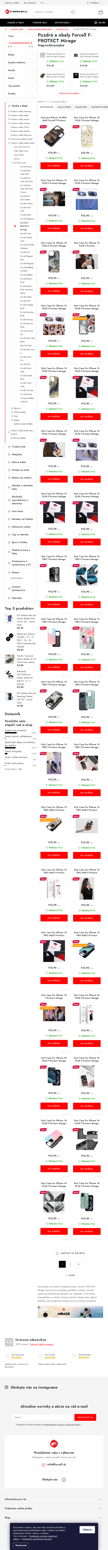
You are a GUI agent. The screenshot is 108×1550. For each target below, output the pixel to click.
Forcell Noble (26, 297)
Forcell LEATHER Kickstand (27, 247)
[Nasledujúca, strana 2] (70, 1264)
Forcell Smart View (25, 370)
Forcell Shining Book (26, 325)
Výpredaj (16, 598)
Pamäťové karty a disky (21, 552)
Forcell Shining (26, 319)
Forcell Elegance (27, 218)
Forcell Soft (25, 364)
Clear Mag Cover (21, 151)
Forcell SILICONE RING (27, 340)
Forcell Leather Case (26, 239)
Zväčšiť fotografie (13, 751)
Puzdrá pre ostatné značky (22, 139)
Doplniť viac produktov (15, 730)
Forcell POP (25, 301)
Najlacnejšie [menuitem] (64, 107)
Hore (72, 1275)
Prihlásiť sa (85, 1417)
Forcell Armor (26, 166)
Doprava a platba (12, 2)
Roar (16, 416)
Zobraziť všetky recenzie (41, 1344)
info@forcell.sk (56, 1464)
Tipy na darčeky (20, 534)
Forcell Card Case (25, 209)
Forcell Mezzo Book (26, 280)
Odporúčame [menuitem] (46, 107)
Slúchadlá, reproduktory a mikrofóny (20, 500)
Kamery (15, 572)
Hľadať (73, 12)
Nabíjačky (17, 454)
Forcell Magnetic (27, 263)
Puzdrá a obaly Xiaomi (20, 119)
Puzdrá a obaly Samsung (21, 111)
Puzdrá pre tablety (18, 438)
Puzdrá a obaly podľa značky (23, 143)
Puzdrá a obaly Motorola (21, 135)
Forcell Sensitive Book (27, 314)
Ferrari (17, 158)
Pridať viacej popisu (14, 763)
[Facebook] (64, 1480)
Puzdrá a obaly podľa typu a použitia (22, 432)
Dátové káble (19, 462)
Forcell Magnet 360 (26, 258)
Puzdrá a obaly (20, 105)
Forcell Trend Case (25, 385)
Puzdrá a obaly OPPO (20, 127)
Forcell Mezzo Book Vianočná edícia (26, 289)
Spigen (17, 420)
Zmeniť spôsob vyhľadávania (18, 736)
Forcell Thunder (27, 390)
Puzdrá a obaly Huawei (20, 123)
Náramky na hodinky (22, 519)
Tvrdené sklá (18, 446)
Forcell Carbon (26, 203)
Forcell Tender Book (26, 377)
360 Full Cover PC (22, 147)
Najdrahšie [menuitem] (81, 107)
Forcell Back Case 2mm (25, 172)
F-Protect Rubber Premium (27, 400)
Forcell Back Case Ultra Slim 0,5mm (26, 189)
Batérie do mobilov (22, 477)
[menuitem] (17, 23)
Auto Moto (17, 511)
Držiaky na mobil (20, 469)
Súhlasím (87, 1529)
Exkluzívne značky (21, 526)
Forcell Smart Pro (25, 359)
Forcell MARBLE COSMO (26, 269)
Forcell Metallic (26, 275)
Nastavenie (21, 1545)
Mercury (17, 408)
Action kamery (17, 578)
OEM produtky (20, 412)
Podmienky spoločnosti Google (36, 1539)
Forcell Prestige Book (26, 307)
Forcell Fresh (25, 233)
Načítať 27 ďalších (72, 1253)
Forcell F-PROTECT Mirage (24, 226)
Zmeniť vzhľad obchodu (16, 757)
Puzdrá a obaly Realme (20, 131)
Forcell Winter (26, 394)
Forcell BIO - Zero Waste (25, 198)
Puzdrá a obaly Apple (20, 115)
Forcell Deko (25, 215)
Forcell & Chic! (20, 162)
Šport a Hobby (19, 542)
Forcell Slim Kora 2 (27, 351)
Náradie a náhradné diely (22, 487)
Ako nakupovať (30, 2)
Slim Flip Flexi (26, 345)
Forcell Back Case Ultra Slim (26, 180)
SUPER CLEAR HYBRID (23, 424)
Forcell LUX (25, 252)
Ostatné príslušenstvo (19, 588)
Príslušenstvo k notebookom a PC (21, 563)
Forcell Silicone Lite (26, 333)
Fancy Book (19, 155)
